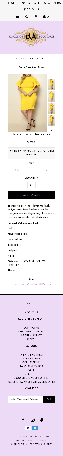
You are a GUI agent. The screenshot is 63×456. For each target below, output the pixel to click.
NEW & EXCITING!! (32, 355)
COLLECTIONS (31, 363)
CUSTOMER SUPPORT (31, 332)
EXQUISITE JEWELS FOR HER (31, 378)
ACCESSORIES (31, 359)
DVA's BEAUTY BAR (31, 366)
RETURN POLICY (31, 336)
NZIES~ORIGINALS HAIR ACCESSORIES (31, 382)
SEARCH (31, 339)
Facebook (18, 284)
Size (31, 163)
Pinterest (47, 284)
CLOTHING (31, 374)
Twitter (33, 284)
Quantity (31, 178)
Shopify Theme (36, 440)
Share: (31, 279)
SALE (31, 370)
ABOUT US (31, 312)
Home (15, 59)
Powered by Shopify (41, 444)
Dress (24, 59)
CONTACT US (32, 328)
